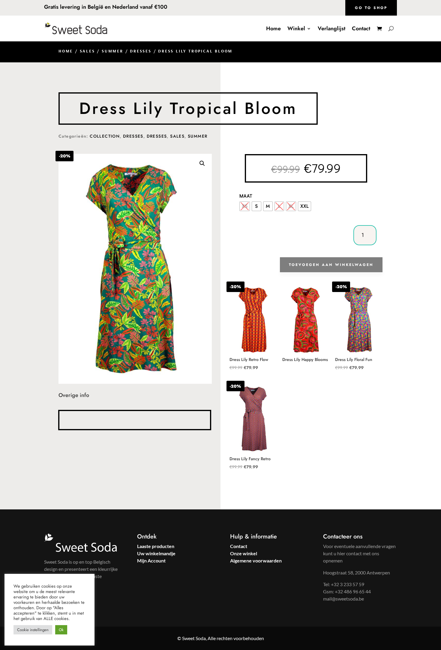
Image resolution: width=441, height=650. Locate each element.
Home (273, 28)
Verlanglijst (331, 28)
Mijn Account (151, 560)
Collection (105, 136)
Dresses (141, 51)
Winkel (296, 28)
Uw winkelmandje (156, 553)
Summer (112, 51)
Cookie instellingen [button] (33, 630)
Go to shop (371, 7)
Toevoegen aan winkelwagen (331, 264)
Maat (246, 195)
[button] (202, 163)
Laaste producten (155, 546)
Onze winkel (243, 553)
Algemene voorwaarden (256, 560)
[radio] (245, 206)
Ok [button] (61, 630)
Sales (87, 51)
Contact (361, 28)
